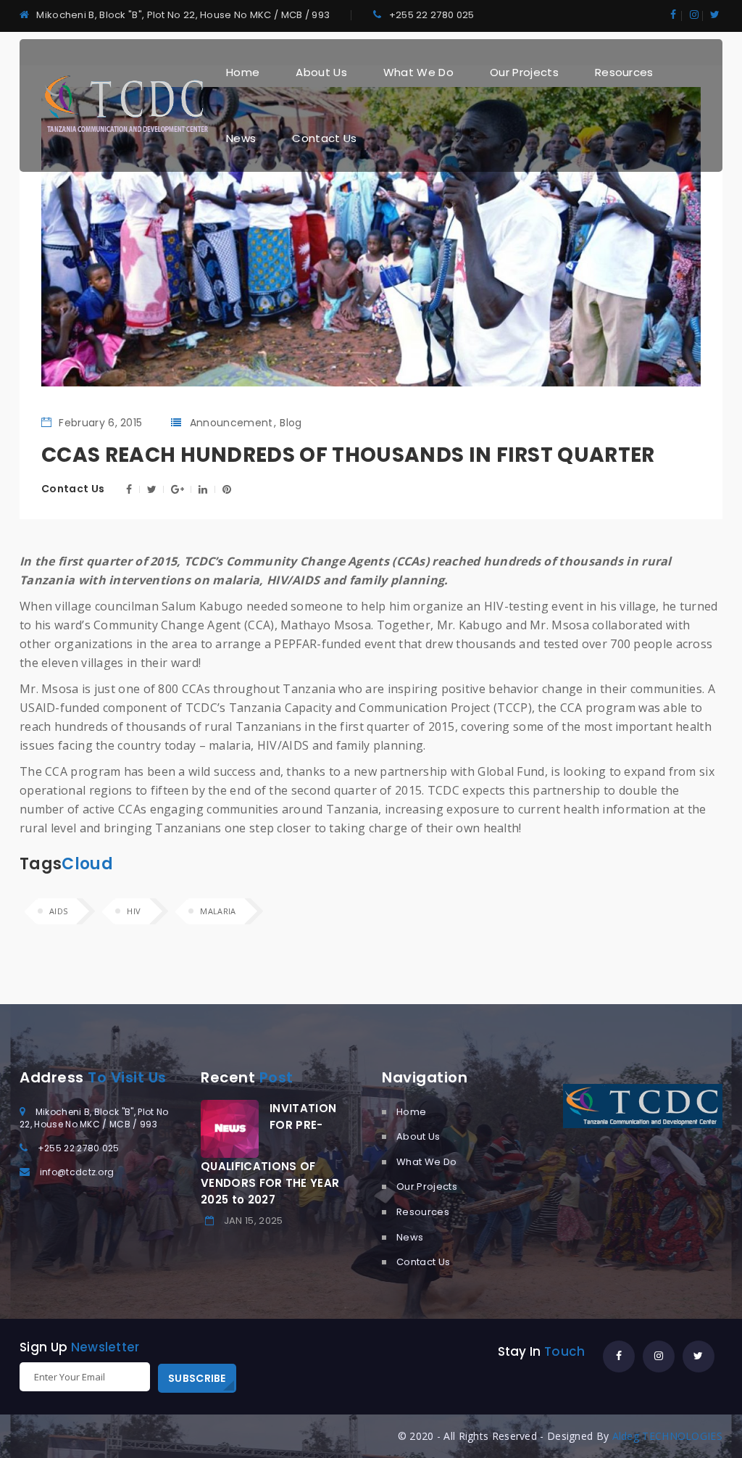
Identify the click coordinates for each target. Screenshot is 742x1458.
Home (242, 72)
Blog (290, 422)
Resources (624, 72)
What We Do (418, 72)
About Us (321, 72)
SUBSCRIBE (197, 1378)
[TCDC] (124, 104)
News (241, 138)
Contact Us (324, 138)
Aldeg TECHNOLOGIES (667, 1436)
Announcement (231, 422)
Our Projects (524, 72)
